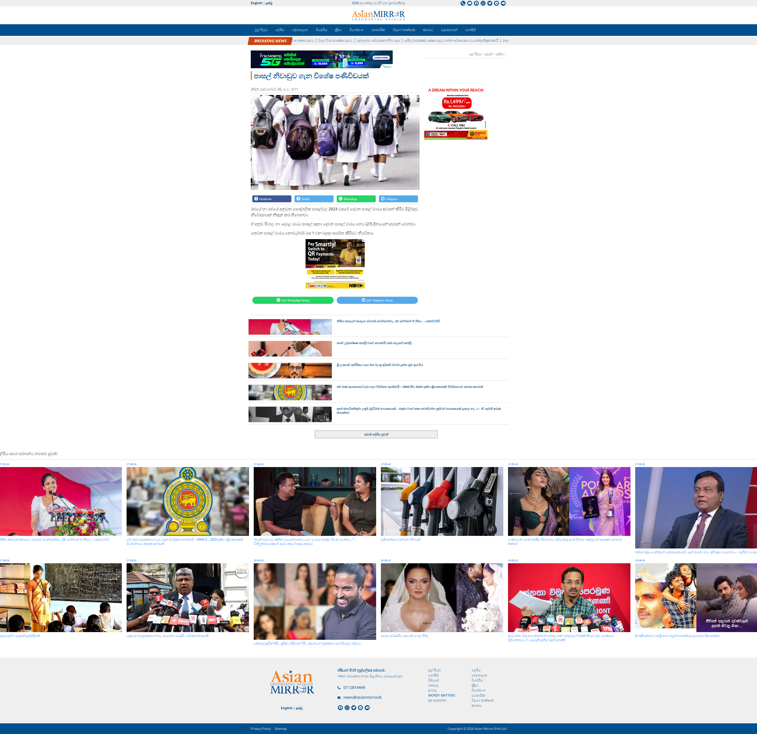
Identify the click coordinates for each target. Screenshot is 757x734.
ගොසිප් (470, 29)
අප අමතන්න (437, 700)
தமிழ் (269, 3)
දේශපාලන (300, 29)
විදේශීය (321, 29)
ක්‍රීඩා (338, 29)
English (256, 3)
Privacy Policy (261, 729)
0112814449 (354, 687)
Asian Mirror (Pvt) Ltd (490, 729)
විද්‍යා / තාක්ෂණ (404, 29)
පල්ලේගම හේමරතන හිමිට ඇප (337, 40)
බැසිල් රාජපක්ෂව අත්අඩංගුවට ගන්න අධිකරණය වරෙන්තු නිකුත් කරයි (410, 40)
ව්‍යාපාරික (378, 29)
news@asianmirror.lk (362, 697)
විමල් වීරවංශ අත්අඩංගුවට (294, 40)
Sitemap (281, 729)
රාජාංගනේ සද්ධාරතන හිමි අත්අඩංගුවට (487, 40)
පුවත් (489, 54)
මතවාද (433, 685)
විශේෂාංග (357, 29)
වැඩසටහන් (449, 29)
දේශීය (279, 29)
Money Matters (441, 695)
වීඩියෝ (433, 680)
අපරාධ (428, 29)
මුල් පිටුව (261, 29)
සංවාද (432, 690)
